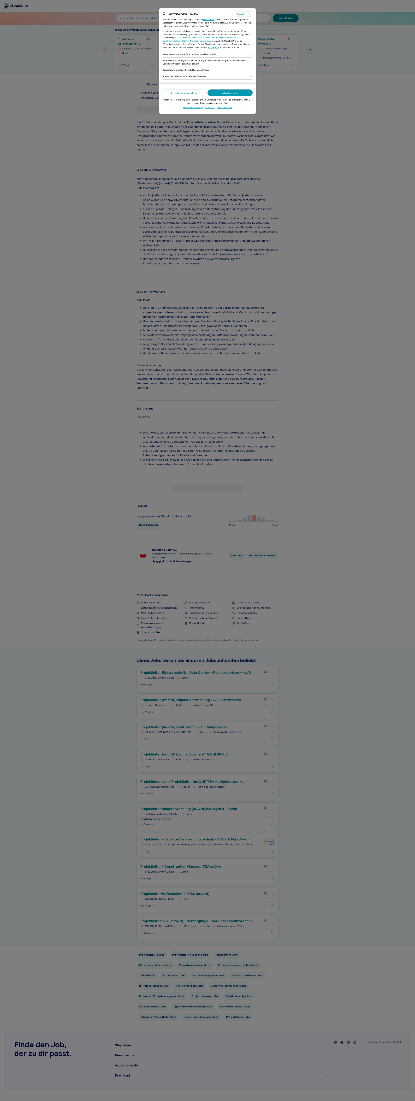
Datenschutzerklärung (193, 107)
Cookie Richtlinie (224, 107)
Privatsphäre (213, 47)
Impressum (210, 107)
